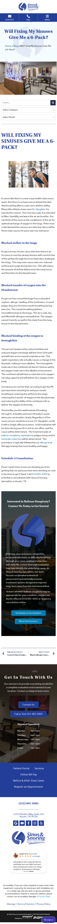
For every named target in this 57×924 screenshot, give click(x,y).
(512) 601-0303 (39, 474)
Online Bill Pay (28, 774)
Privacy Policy (43, 904)
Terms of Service (25, 904)
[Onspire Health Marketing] (27, 918)
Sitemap (11, 904)
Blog (15, 46)
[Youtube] (22, 823)
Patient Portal (21, 768)
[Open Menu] (47, 16)
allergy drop (46, 442)
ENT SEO (36, 914)
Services (39, 768)
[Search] (53, 102)
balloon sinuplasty (10, 435)
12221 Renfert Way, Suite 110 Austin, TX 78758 (28, 815)
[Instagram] (35, 823)
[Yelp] (41, 823)
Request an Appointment (28, 786)
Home (8, 46)
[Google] (15, 823)
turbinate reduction (11, 439)
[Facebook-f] (28, 823)
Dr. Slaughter (39, 209)
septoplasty (27, 435)
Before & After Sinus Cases (28, 780)
